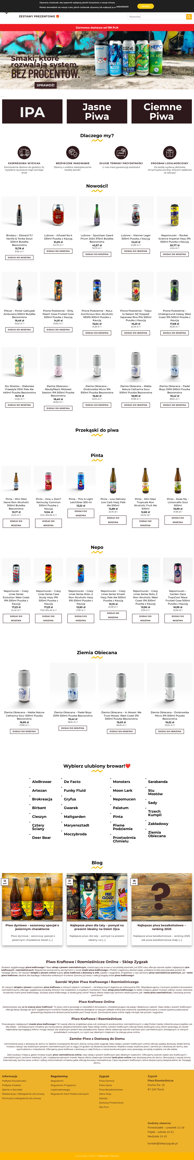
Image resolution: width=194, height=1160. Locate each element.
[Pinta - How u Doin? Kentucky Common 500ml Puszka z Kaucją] (48, 480)
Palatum (121, 808)
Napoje (103, 1098)
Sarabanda (158, 782)
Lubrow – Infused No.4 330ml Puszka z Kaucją (58, 237)
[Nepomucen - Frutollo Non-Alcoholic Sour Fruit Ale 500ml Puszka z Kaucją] (16, 572)
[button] (2, 267)
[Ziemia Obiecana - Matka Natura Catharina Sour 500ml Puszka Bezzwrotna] (24, 686)
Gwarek (71, 808)
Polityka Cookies (11, 1085)
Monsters (121, 782)
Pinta (118, 816)
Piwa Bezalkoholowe (111, 1089)
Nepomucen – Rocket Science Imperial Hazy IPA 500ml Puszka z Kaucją (174, 238)
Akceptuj (146, 6)
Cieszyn (39, 816)
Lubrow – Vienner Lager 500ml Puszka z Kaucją (136, 237)
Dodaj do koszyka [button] (19, 257)
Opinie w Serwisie (12, 1089)
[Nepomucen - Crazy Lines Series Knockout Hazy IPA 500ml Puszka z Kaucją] (145, 572)
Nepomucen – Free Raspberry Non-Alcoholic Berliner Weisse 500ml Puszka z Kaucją (48, 597)
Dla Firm (104, 1107)
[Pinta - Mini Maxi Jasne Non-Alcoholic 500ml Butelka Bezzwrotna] (16, 480)
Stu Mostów (155, 792)
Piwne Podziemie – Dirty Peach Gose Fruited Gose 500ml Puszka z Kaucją (58, 314)
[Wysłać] (189, 17)
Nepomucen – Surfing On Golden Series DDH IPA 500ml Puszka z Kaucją (81, 597)
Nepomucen (124, 799)
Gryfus (70, 799)
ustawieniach (122, 6)
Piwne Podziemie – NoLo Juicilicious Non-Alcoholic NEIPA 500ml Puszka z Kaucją (97, 315)
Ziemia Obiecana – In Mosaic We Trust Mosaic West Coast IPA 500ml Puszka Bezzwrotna (121, 715)
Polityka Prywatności (14, 1081)
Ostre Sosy (105, 1094)
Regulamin (57, 1081)
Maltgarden (74, 816)
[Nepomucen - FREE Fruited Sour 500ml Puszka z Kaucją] (113, 572)
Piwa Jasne (105, 1085)
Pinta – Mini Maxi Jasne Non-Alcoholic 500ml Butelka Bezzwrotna (16, 503)
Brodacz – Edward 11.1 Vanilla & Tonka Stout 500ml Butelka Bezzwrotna (19, 240)
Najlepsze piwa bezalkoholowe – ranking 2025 (161, 927)
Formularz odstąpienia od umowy (21, 1098)
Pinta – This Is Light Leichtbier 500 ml (81, 500)
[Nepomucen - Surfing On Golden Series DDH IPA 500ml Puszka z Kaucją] (81, 572)
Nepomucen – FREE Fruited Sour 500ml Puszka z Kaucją (113, 594)
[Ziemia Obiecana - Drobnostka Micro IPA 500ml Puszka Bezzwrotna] (170, 686)
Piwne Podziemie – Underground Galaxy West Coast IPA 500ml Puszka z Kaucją (174, 315)
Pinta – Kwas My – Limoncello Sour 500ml (178, 502)
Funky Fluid (75, 790)
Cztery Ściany (38, 827)
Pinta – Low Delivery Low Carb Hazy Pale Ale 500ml (113, 502)
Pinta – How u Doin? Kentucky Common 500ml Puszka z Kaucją (48, 503)
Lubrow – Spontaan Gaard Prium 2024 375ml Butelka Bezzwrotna (97, 238)
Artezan (39, 790)
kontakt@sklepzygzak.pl (163, 1143)
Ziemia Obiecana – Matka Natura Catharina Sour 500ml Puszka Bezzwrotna (135, 389)
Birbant (39, 808)
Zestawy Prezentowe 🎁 (39, 16)
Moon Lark (122, 790)
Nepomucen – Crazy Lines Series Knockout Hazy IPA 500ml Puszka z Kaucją (145, 597)
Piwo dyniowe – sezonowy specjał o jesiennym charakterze (32, 927)
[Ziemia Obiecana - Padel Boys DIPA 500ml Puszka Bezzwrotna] (73, 686)
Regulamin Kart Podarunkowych (70, 1094)
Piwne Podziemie (123, 827)
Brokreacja (42, 799)
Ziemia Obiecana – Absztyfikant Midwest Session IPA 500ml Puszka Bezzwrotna (58, 391)
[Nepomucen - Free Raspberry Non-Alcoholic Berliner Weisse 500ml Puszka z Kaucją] (48, 572)
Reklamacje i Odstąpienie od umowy (23, 1094)
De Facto (72, 782)
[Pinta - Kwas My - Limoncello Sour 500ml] (178, 480)
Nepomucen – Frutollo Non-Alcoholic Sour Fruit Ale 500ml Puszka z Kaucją (16, 597)
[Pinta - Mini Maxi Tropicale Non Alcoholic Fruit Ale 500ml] (145, 480)
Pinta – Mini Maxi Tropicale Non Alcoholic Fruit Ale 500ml (145, 503)
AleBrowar (42, 782)
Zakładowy (158, 824)
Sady (152, 803)
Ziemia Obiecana (157, 834)
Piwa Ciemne (106, 1081)
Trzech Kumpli (155, 813)
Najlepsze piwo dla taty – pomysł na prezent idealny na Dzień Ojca (97, 927)
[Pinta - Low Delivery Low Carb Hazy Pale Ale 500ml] (113, 480)
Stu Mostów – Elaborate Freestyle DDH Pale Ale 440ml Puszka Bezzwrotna (19, 389)
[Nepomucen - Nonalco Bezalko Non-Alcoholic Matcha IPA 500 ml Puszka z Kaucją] (178, 572)
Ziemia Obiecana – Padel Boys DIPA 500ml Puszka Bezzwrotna (174, 389)
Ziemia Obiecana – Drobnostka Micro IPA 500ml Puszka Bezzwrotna (97, 389)
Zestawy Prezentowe (111, 1102)
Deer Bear (41, 837)
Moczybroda (75, 834)
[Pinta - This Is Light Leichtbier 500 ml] (81, 480)
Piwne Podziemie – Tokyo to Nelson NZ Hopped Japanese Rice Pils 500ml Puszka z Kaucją (136, 315)
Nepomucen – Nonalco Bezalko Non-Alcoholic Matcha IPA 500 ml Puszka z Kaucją (178, 597)
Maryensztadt (76, 825)
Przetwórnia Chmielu (124, 839)
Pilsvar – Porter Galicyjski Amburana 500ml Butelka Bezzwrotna (19, 314)
